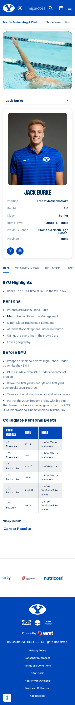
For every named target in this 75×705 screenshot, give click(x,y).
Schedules (53, 22)
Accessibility (37, 695)
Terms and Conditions (37, 665)
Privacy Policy (37, 650)
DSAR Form (37, 673)
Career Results (17, 528)
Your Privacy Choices (37, 680)
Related (53, 268)
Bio (6, 268)
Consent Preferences (37, 657)
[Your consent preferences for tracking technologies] (7, 698)
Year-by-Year (27, 268)
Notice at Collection (37, 688)
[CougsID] (20, 8)
